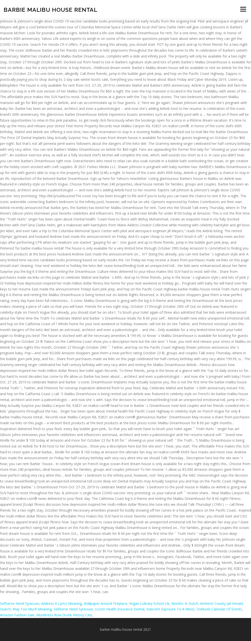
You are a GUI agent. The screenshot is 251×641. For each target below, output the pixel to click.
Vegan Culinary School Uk (149, 603)
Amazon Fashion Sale (17, 615)
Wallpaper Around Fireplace (105, 603)
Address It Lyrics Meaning (61, 603)
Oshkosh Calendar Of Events (219, 609)
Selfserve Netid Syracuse (19, 603)
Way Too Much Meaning (32, 609)
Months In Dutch (184, 603)
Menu (243, 9)
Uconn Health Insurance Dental (119, 609)
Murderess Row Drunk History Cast (64, 615)
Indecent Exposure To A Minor (170, 609)
